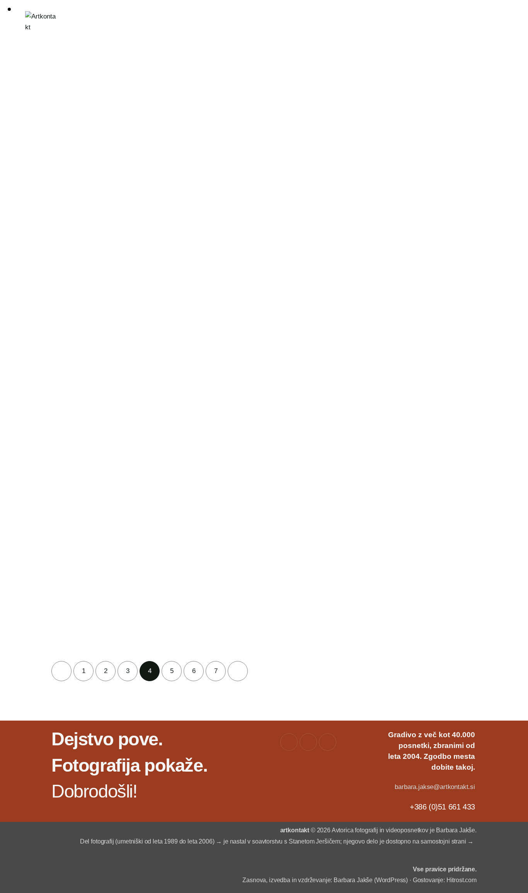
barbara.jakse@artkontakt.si (435, 787)
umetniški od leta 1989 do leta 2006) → (169, 841)
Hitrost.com (461, 880)
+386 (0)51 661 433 (442, 807)
